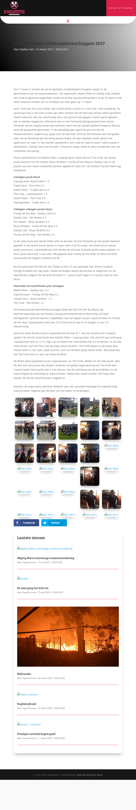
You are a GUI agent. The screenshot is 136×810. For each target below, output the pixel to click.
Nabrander (24, 674)
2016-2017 (62, 49)
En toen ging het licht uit (33, 588)
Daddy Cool (26, 49)
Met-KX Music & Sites (90, 775)
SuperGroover (29, 562)
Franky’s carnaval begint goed (36, 734)
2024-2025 (57, 562)
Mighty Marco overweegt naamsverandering (45, 558)
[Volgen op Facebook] (64, 9)
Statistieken (121, 8)
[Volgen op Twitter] (72, 9)
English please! (26, 704)
